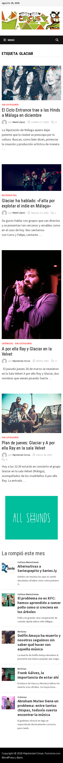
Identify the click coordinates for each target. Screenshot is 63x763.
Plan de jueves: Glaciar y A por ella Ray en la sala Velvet (28, 445)
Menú (11, 40)
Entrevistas (9, 195)
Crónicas (7, 343)
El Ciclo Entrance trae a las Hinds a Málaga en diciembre (31, 113)
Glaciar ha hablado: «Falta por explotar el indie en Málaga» (28, 203)
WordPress (8, 757)
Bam (20, 757)
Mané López (19, 122)
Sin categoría (10, 104)
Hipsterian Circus (21, 360)
